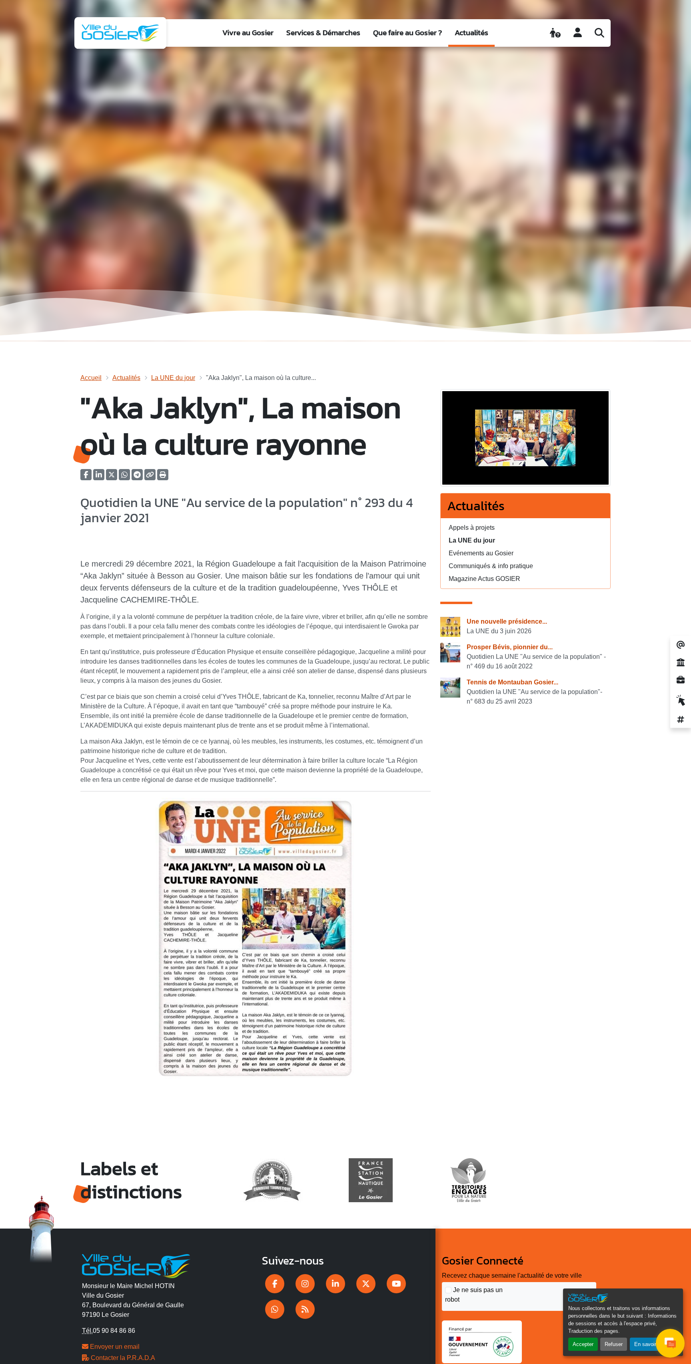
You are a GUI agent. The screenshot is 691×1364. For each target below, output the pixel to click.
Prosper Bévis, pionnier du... (510, 647)
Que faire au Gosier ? (407, 32)
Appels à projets (472, 527)
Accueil (91, 377)
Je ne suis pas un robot (474, 1294)
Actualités (471, 32)
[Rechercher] (599, 32)
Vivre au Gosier (248, 32)
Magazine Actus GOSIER (484, 578)
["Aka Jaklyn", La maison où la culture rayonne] (525, 440)
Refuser (614, 1344)
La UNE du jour (173, 377)
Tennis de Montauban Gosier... (512, 682)
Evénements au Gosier (481, 553)
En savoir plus (650, 1344)
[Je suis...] (555, 32)
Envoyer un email (114, 1346)
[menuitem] (248, 33)
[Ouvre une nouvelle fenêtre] (274, 1283)
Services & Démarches (323, 32)
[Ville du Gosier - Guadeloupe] (136, 1265)
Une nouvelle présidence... (507, 621)
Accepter (583, 1344)
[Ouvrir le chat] (670, 1343)
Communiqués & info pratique (491, 566)
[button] (162, 477)
